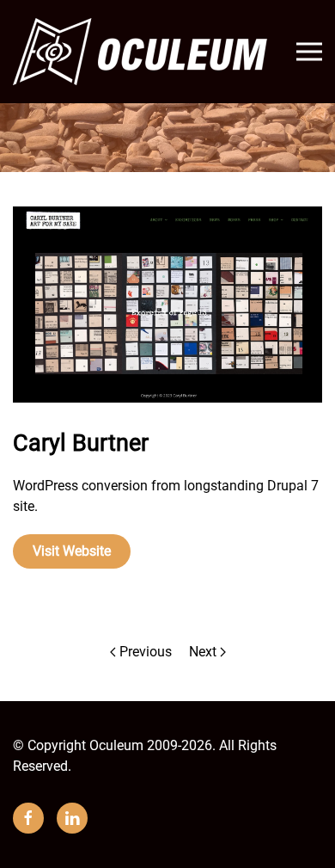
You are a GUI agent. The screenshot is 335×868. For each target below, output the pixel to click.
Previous (145, 651)
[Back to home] (142, 51)
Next (202, 651)
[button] (309, 51)
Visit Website (72, 551)
